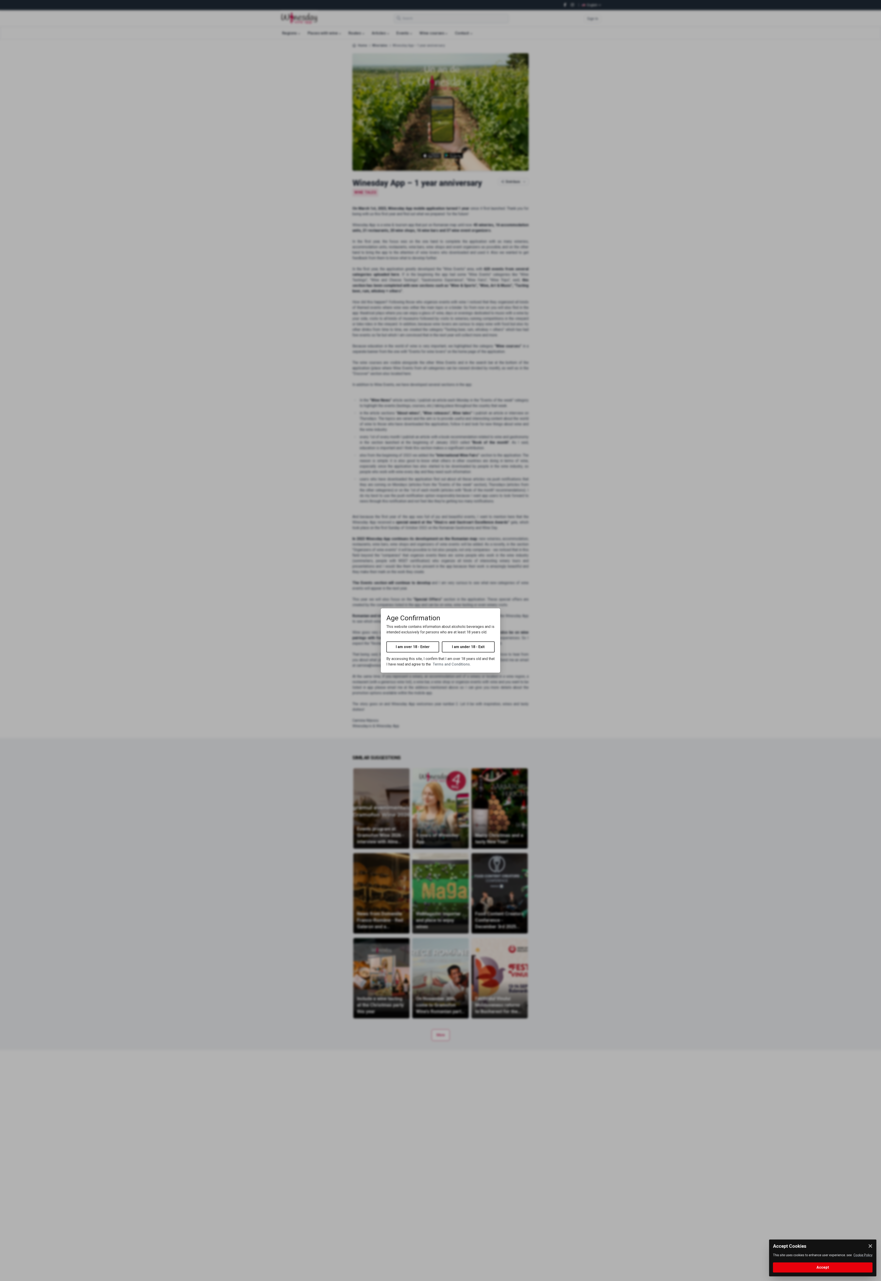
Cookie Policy (863, 1255)
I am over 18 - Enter (413, 647)
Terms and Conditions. (452, 664)
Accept (823, 1267)
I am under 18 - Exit (468, 647)
